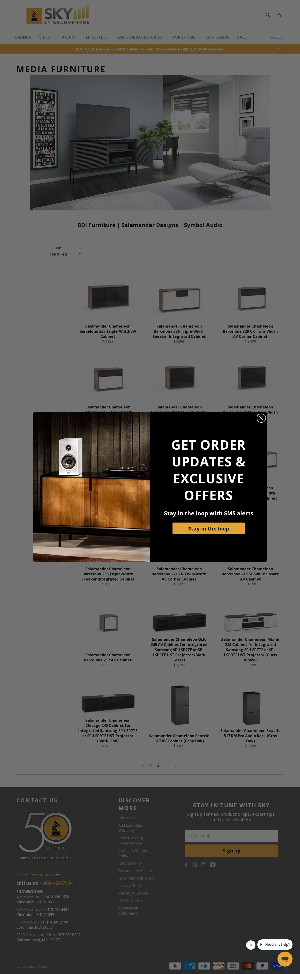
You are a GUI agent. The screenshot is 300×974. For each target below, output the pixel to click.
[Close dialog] (261, 418)
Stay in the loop (208, 528)
